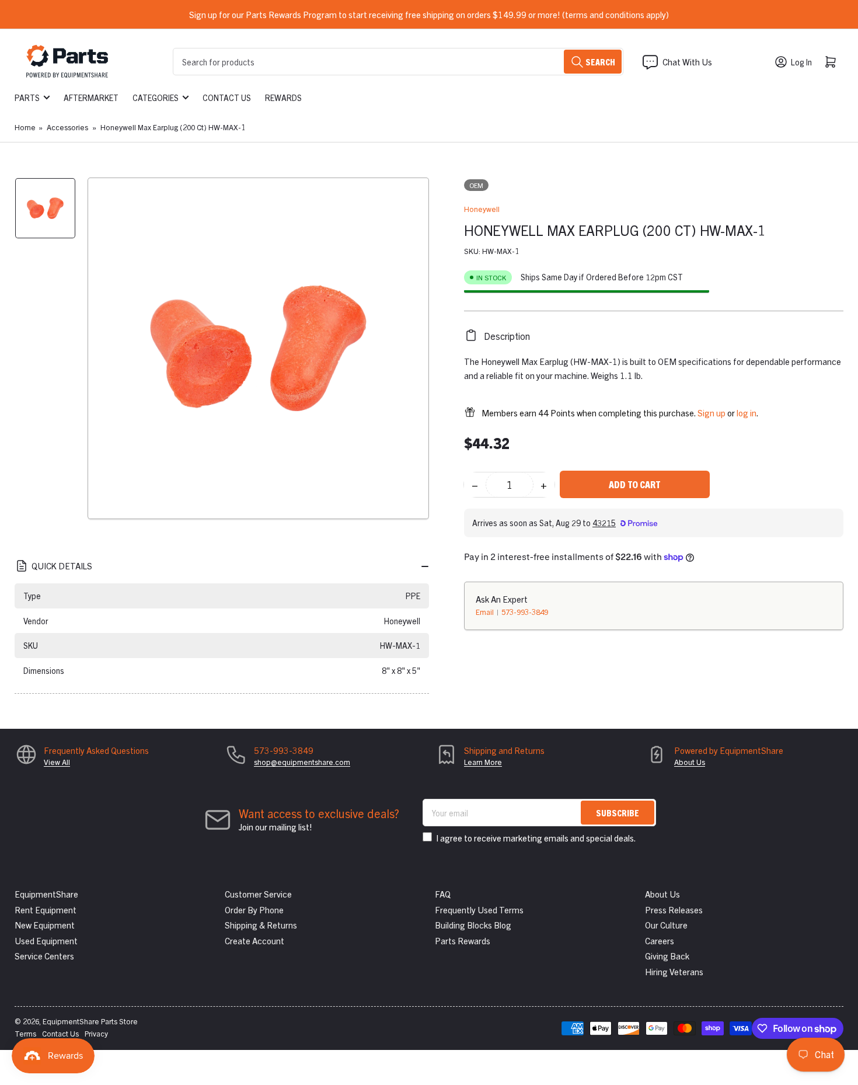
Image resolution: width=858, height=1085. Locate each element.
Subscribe (617, 812)
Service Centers (44, 955)
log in (746, 412)
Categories (155, 97)
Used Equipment (46, 940)
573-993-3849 (524, 611)
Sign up (711, 412)
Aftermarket (91, 97)
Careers (659, 940)
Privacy (96, 1033)
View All (57, 762)
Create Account (254, 940)
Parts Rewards (462, 940)
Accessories (67, 127)
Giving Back (667, 955)
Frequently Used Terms (479, 909)
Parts (27, 97)
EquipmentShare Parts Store (90, 1021)
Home (25, 127)
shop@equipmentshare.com (302, 762)
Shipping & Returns (261, 924)
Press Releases (674, 909)
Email (486, 611)
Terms (25, 1033)
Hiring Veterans (674, 971)
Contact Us (227, 97)
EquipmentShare (46, 893)
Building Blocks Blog (473, 924)
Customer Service (258, 893)
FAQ (443, 893)
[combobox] (398, 61)
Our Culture (666, 924)
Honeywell (482, 209)
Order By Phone (254, 909)
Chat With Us (687, 61)
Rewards (283, 97)
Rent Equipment (45, 909)
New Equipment (45, 924)
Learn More (483, 762)
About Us (689, 762)
